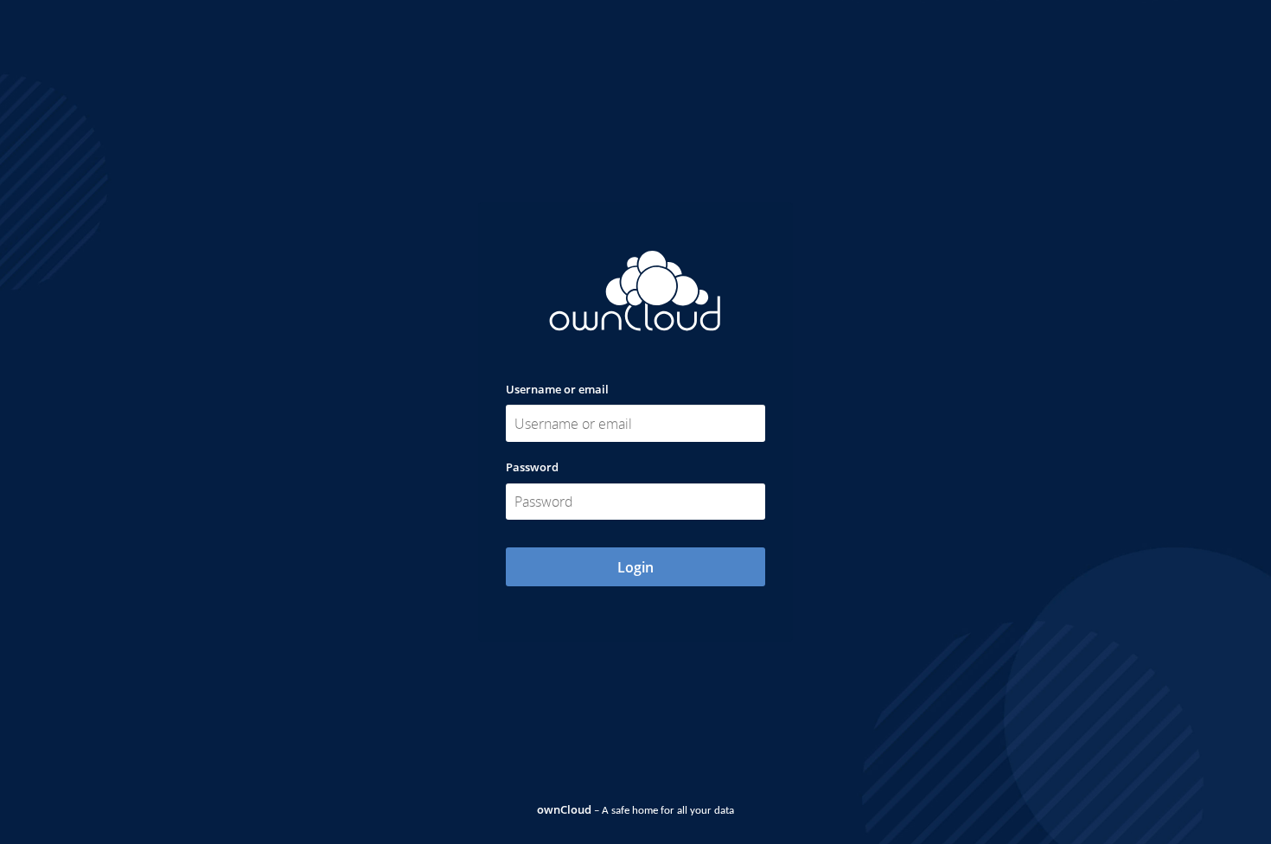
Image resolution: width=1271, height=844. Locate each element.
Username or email (557, 389)
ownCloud (564, 809)
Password (532, 467)
